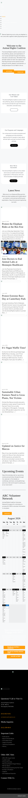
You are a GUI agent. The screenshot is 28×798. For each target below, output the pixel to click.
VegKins (4, 771)
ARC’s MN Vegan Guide (8, 758)
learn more (14, 109)
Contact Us (5, 28)
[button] (8, 71)
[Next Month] (24, 518)
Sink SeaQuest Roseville (9, 773)
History (4, 746)
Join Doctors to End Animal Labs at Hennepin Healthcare (12, 262)
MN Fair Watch (6, 765)
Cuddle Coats (6, 760)
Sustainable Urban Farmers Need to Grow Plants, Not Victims (13, 395)
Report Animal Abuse (8, 738)
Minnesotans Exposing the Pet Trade (12, 767)
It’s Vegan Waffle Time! (14, 347)
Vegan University (7, 742)
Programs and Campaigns (9, 22)
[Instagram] (4, 781)
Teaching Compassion (8, 744)
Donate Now (21, 796)
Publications (5, 736)
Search (7, 796)
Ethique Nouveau (7, 762)
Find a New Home (7, 740)
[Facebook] (2, 781)
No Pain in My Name (7, 769)
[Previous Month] (4, 518)
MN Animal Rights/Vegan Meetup (11, 764)
